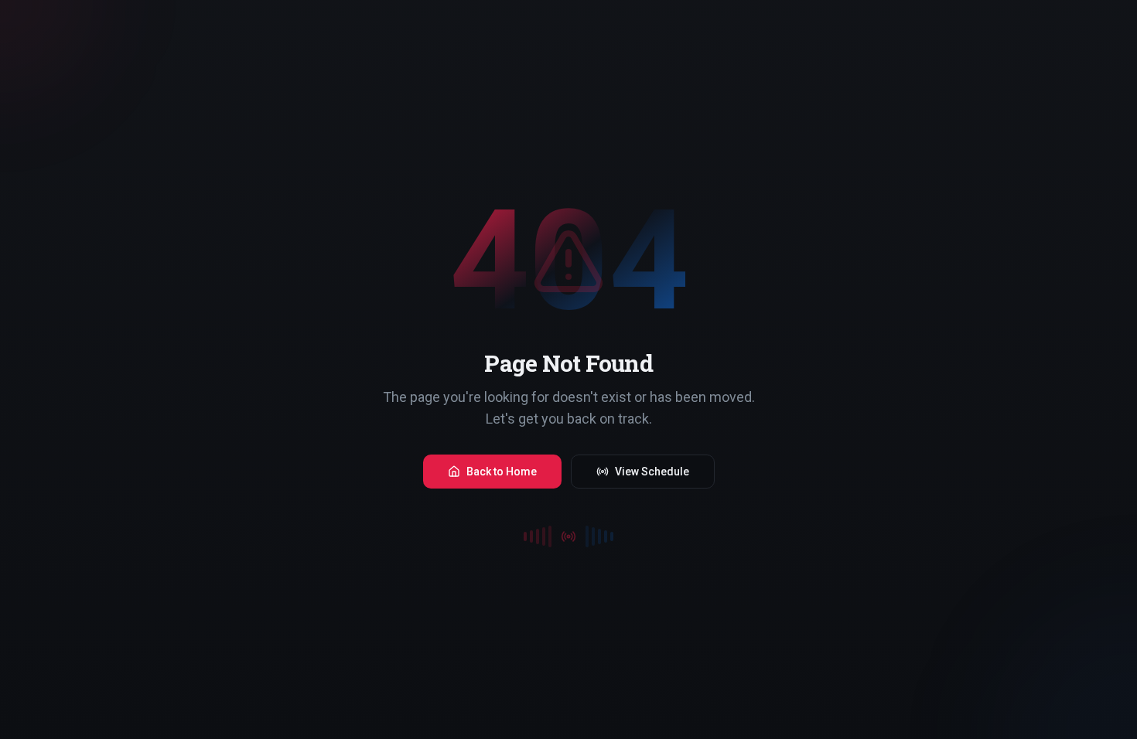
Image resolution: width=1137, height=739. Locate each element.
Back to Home (501, 471)
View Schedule (652, 471)
